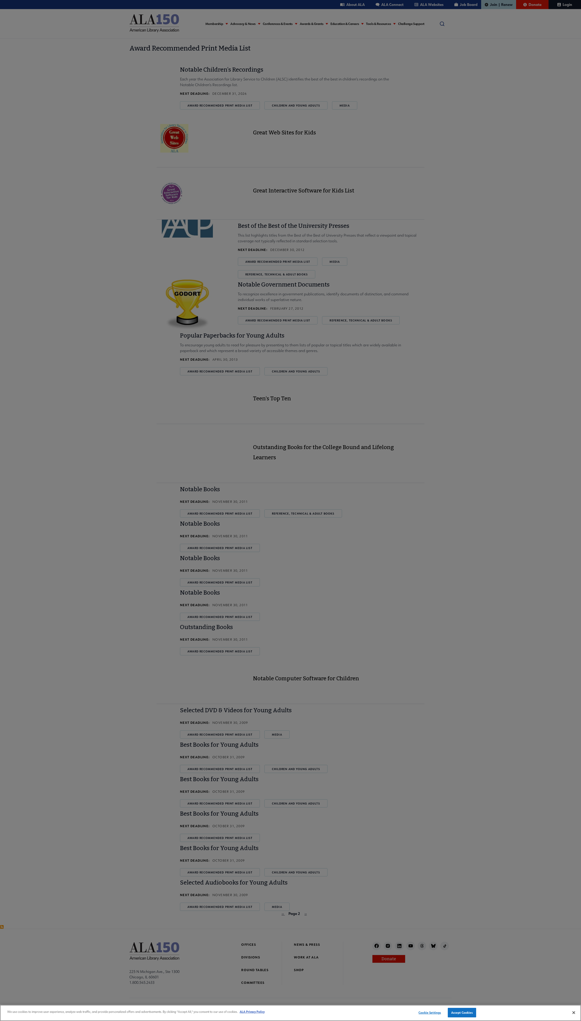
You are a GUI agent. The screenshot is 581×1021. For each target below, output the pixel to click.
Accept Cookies (462, 1012)
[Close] (574, 1013)
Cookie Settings (430, 1012)
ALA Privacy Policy (252, 1012)
